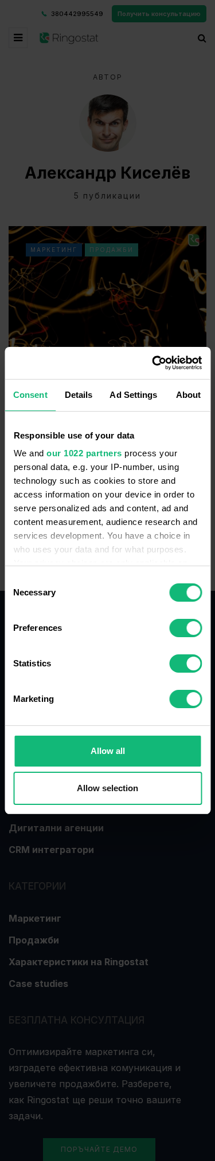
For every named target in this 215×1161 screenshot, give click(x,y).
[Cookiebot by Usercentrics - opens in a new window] (153, 363)
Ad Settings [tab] (133, 395)
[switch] (185, 628)
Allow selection (107, 788)
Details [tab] (79, 395)
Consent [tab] (30, 395)
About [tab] (188, 395)
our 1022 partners (84, 453)
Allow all (108, 751)
